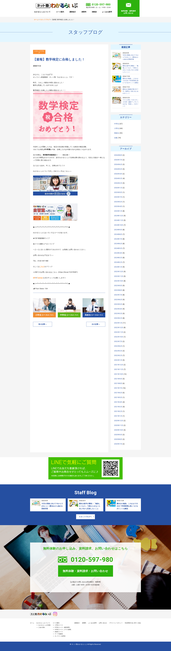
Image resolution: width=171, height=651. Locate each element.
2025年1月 (118, 211)
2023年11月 (118, 276)
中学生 (116, 124)
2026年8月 (118, 155)
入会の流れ (41, 627)
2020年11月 (118, 425)
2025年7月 (118, 197)
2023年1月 (118, 323)
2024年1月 (118, 267)
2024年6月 (118, 244)
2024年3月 (118, 258)
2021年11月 (118, 369)
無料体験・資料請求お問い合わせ (128, 12)
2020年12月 (118, 421)
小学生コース (59, 625)
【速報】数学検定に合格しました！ (59, 59)
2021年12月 (118, 365)
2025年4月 (118, 206)
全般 (115, 138)
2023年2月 (118, 318)
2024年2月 (118, 262)
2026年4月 (118, 174)
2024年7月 (118, 239)
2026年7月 (118, 160)
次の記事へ (96, 324)
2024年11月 (118, 220)
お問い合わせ (103, 623)
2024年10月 (118, 225)
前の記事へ (42, 324)
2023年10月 (118, 281)
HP (34, 278)
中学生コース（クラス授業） (63, 629)
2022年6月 (118, 346)
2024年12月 (118, 216)
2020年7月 (118, 444)
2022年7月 (118, 341)
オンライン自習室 (60, 636)
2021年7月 (118, 388)
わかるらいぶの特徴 (44, 625)
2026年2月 (118, 183)
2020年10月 (118, 430)
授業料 (84, 12)
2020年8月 (118, 439)
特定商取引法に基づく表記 (133, 623)
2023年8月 (118, 290)
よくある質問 (107, 12)
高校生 (116, 133)
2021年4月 (118, 402)
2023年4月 (118, 309)
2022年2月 (118, 355)
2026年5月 (118, 169)
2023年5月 (118, 304)
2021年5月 (118, 397)
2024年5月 (118, 248)
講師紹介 (73, 12)
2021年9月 (118, 379)
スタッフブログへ (85, 517)
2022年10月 (118, 337)
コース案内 (60, 12)
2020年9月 (118, 435)
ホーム (32, 623)
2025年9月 (118, 192)
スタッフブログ (39, 52)
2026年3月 (118, 178)
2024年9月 (118, 230)
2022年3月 (118, 351)
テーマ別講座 (59, 634)
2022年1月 (118, 360)
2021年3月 (118, 407)
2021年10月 (118, 374)
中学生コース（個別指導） (63, 627)
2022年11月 (118, 332)
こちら (42, 266)
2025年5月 (118, 202)
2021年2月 (118, 411)
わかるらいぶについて (42, 12)
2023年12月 (118, 271)
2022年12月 (118, 327)
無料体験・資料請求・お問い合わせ (85, 571)
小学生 (116, 128)
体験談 (94, 12)
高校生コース (59, 631)
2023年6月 (118, 300)
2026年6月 (118, 164)
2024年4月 (118, 253)
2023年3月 (118, 313)
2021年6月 (118, 393)
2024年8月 (118, 234)
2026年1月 (118, 188)
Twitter (40, 278)
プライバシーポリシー (116, 623)
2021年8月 (118, 383)
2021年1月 (118, 416)
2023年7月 (118, 295)
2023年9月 (118, 286)
